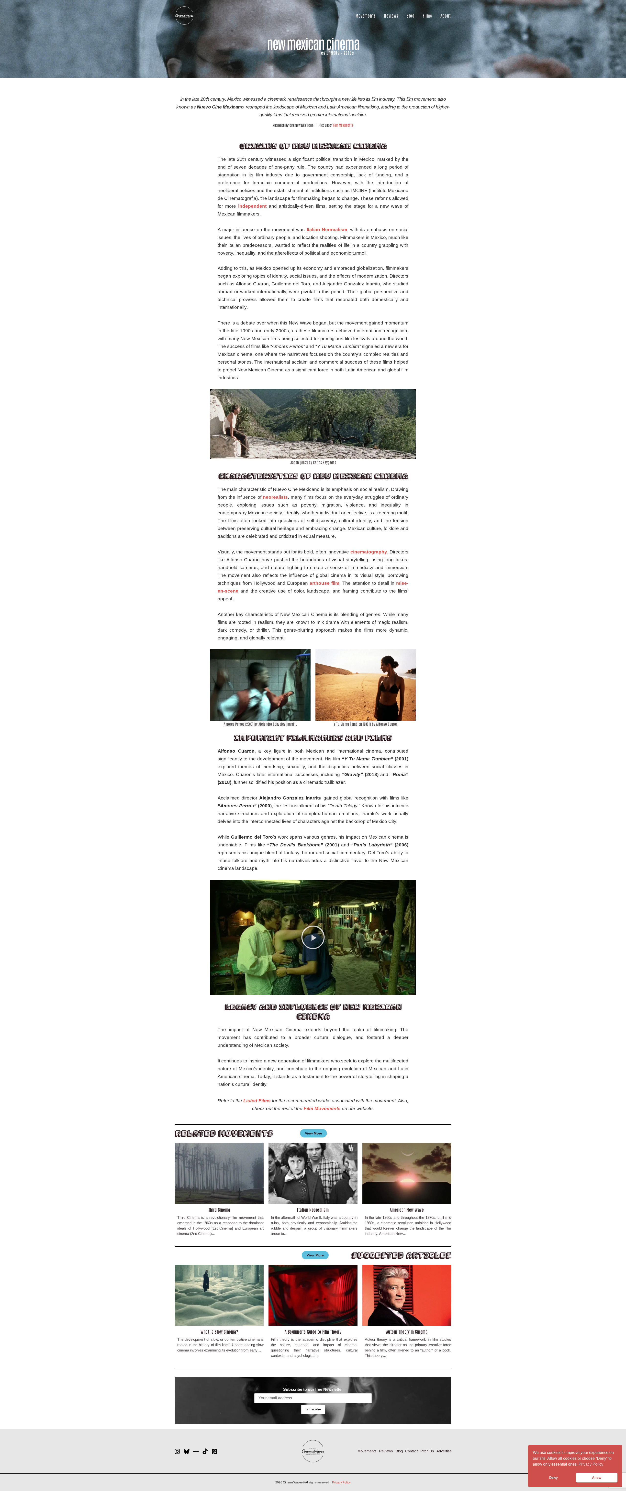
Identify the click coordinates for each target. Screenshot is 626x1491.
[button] (313, 937)
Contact (411, 1451)
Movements (366, 15)
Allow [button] (596, 1478)
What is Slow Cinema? (219, 1331)
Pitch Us (427, 1451)
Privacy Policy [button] (591, 1464)
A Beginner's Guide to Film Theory (313, 1331)
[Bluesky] (187, 1451)
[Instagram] (177, 1451)
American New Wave (407, 1209)
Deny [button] (553, 1478)
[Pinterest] (214, 1451)
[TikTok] (205, 1451)
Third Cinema (219, 1209)
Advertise (444, 1451)
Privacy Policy (341, 1482)
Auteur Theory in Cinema (407, 1331)
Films (427, 15)
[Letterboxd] (196, 1451)
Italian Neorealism (313, 1209)
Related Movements (224, 1133)
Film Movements (343, 125)
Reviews (391, 15)
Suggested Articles (401, 1255)
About (445, 15)
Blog (410, 15)
